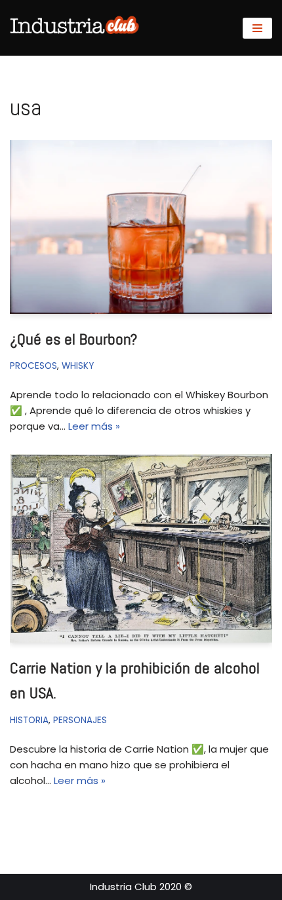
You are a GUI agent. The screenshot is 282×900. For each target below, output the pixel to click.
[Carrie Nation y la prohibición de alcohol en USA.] (141, 548)
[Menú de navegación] (257, 28)
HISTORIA (29, 720)
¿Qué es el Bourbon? (73, 339)
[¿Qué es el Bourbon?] (141, 227)
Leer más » (94, 426)
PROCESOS (33, 366)
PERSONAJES (80, 720)
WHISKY (78, 366)
